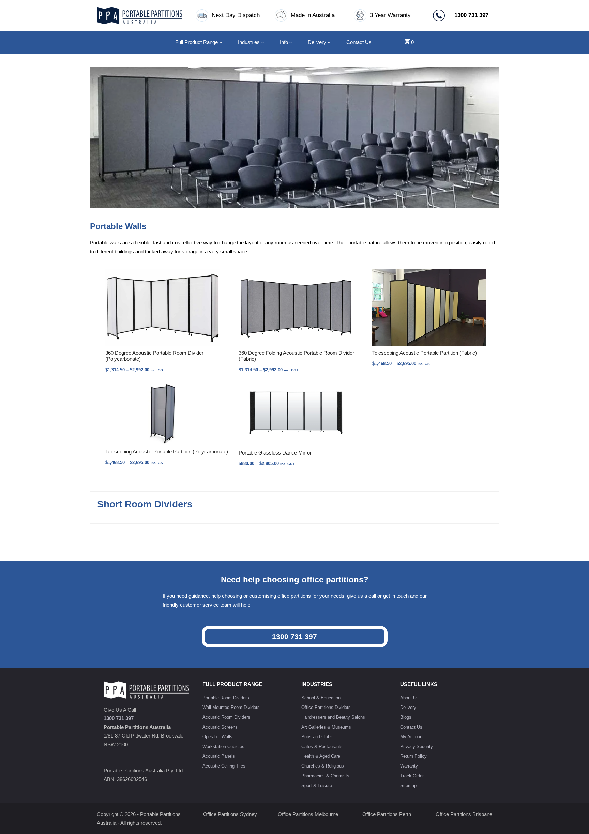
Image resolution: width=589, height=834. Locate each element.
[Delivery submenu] (329, 42)
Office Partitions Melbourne (308, 814)
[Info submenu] (290, 42)
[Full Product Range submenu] (220, 42)
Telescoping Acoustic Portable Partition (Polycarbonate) (166, 452)
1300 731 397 (294, 636)
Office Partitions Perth (386, 814)
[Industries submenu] (262, 42)
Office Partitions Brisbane (464, 814)
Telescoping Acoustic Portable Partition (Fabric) (424, 353)
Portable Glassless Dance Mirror (275, 453)
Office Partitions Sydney (230, 814)
